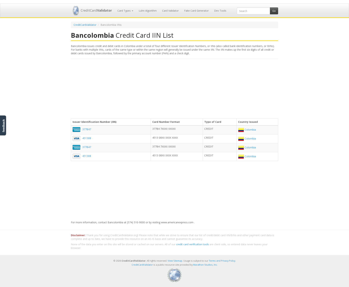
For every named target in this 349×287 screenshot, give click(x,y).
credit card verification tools (192, 244)
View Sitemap (175, 260)
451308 (86, 138)
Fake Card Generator (196, 10)
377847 (86, 129)
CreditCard (96, 10)
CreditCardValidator (85, 24)
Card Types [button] (124, 10)
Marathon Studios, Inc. (205, 264)
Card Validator (170, 10)
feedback (3, 125)
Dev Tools (220, 10)
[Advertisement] (174, 88)
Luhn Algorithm (148, 10)
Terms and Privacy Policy (222, 260)
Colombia (250, 129)
